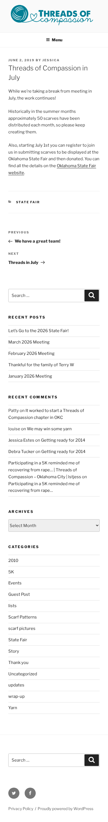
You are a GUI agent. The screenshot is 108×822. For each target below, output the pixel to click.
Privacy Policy (20, 808)
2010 (13, 560)
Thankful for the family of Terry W (41, 364)
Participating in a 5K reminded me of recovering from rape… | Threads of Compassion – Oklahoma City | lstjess (44, 469)
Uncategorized (22, 673)
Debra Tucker (21, 451)
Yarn (12, 707)
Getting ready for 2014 (63, 440)
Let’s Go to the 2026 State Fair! (38, 330)
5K (11, 571)
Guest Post (19, 594)
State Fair (28, 202)
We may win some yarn (49, 428)
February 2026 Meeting (31, 353)
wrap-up (16, 696)
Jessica (51, 60)
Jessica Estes (21, 440)
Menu (57, 39)
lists (12, 605)
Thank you (18, 662)
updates (16, 685)
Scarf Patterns (22, 617)
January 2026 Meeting (30, 376)
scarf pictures (21, 628)
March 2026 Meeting (29, 342)
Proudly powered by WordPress (65, 808)
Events (15, 583)
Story (13, 651)
